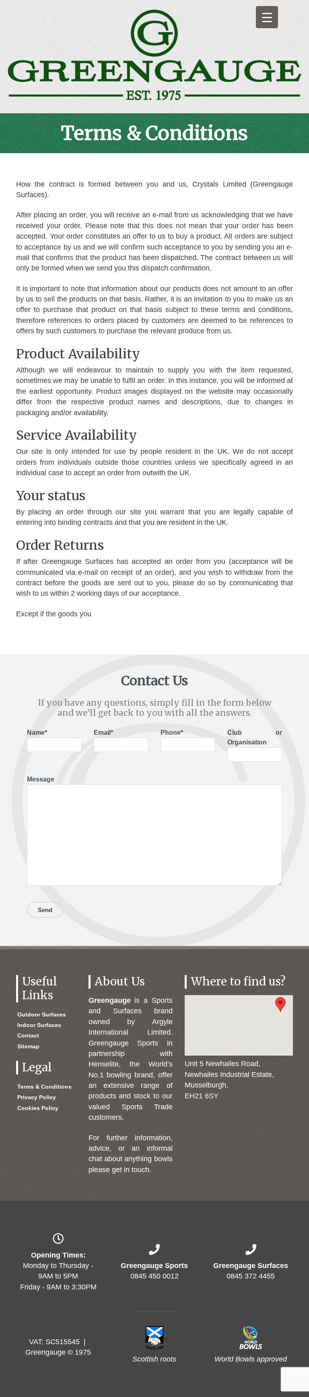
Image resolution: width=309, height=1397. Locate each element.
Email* (103, 732)
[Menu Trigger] (267, 17)
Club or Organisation (254, 737)
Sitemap (28, 1046)
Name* (37, 732)
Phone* (172, 732)
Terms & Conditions (44, 1086)
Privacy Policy (36, 1097)
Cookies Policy (37, 1108)
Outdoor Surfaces (41, 1014)
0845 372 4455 (251, 1276)
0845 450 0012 (154, 1276)
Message (40, 779)
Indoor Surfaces (39, 1025)
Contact (28, 1035)
